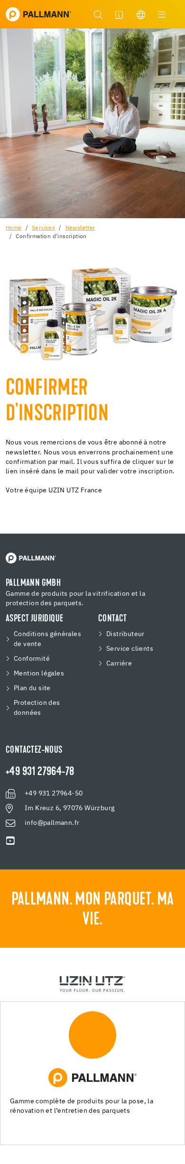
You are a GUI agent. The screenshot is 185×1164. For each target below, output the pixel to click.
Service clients (129, 649)
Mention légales (39, 673)
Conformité (32, 659)
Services (43, 228)
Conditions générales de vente (47, 639)
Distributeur (125, 634)
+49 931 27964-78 (40, 772)
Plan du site (32, 688)
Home (14, 228)
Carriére (119, 663)
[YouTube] (10, 841)
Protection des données (37, 708)
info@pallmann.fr (52, 823)
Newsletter (80, 228)
